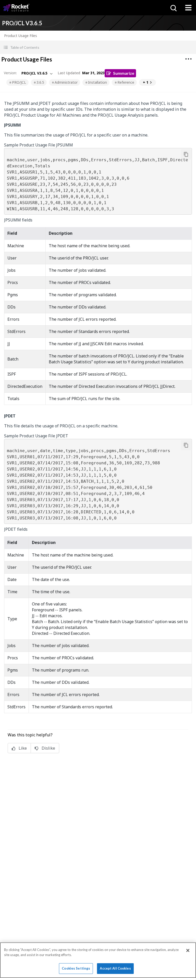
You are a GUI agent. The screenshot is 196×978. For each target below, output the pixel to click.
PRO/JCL (19, 82)
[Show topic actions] (188, 59)
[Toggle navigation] (188, 7)
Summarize (123, 73)
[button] (98, 47)
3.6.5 (40, 82)
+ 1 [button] (145, 82)
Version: (10, 72)
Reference (125, 82)
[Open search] (173, 7)
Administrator (66, 82)
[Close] (187, 950)
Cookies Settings (76, 968)
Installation (97, 82)
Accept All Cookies (115, 968)
